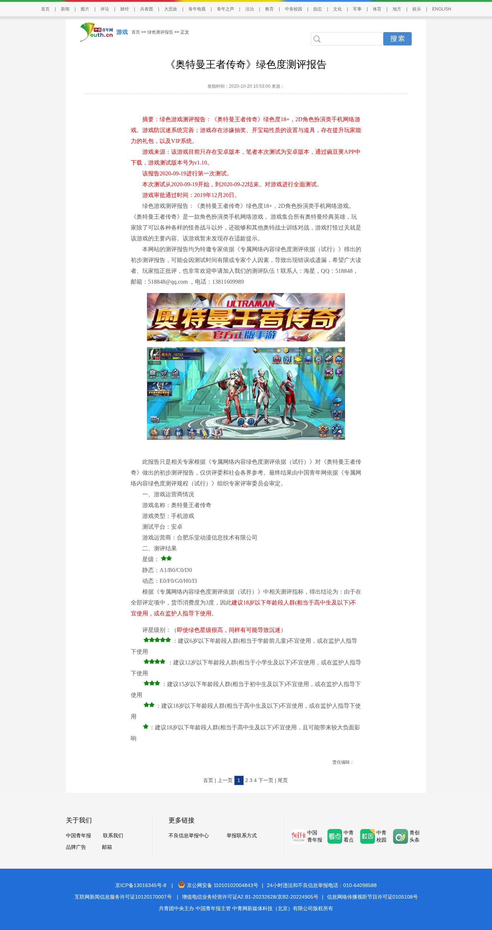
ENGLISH (441, 9)
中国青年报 (78, 835)
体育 (377, 9)
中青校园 (293, 9)
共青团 (146, 9)
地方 (397, 9)
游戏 (122, 32)
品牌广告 (76, 847)
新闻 (65, 9)
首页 (45, 9)
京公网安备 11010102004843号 (222, 885)
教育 (269, 9)
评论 (104, 9)
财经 (124, 9)
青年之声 (225, 9)
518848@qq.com (168, 282)
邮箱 (107, 847)
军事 (357, 9)
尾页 (283, 780)
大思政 (170, 9)
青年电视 (197, 9)
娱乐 (416, 9)
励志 (317, 9)
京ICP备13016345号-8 (140, 885)
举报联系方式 (242, 835)
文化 (337, 9)
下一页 (265, 780)
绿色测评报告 (160, 32)
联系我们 (113, 835)
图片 (85, 9)
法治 (249, 9)
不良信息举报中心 (189, 835)
